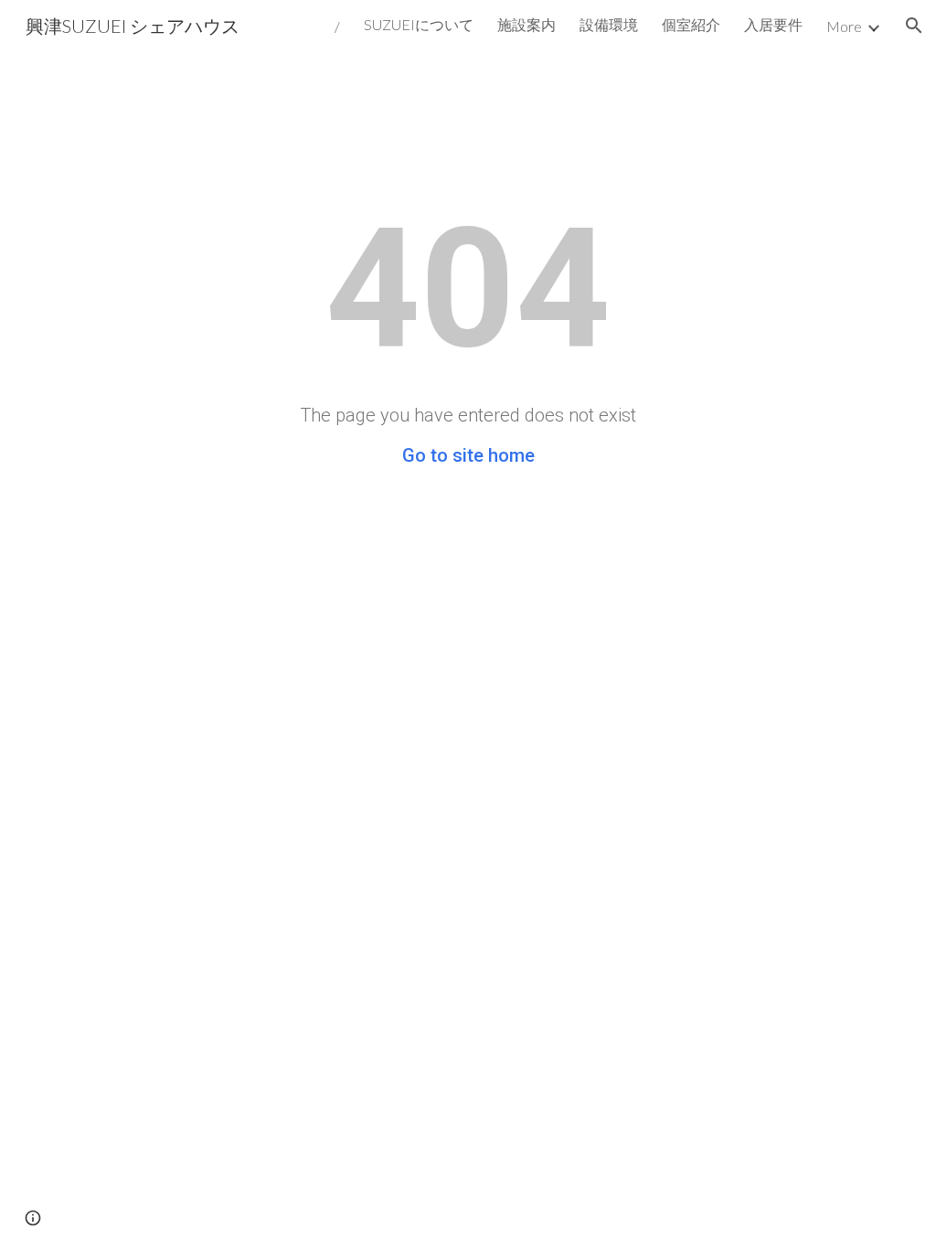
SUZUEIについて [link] (418, 24)
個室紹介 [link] (691, 24)
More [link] (844, 26)
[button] (914, 26)
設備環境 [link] (609, 24)
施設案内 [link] (526, 24)
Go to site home (468, 455)
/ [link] (337, 26)
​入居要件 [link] (773, 24)
